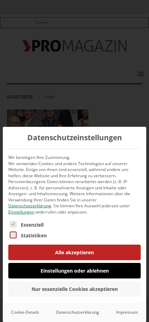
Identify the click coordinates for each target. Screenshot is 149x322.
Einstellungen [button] (21, 212)
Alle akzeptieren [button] (74, 252)
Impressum (127, 312)
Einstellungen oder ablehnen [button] (75, 270)
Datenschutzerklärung (29, 206)
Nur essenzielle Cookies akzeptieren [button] (75, 289)
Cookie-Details (25, 312)
